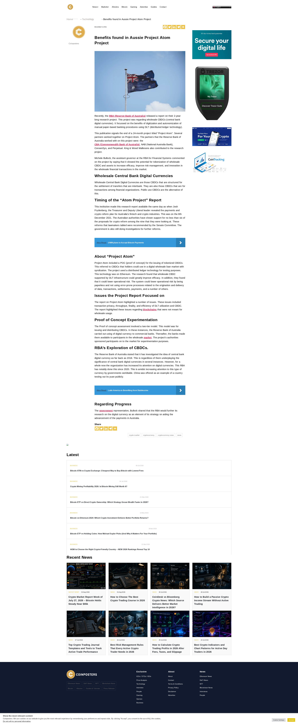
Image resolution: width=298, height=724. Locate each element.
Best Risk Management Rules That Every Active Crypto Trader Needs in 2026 (126, 648)
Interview (139, 688)
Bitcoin (124, 7)
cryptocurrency (148, 435)
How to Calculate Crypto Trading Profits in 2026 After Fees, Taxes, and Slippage (168, 648)
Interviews (203, 691)
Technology (88, 19)
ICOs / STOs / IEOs (143, 676)
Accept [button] (291, 720)
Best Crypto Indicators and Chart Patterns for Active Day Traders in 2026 (210, 648)
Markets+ (105, 7)
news (179, 435)
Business (139, 703)
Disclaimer (172, 691)
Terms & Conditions (175, 684)
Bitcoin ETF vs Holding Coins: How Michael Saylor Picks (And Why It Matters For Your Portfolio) (113, 534)
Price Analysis (141, 680)
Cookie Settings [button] (278, 720)
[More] (183, 27)
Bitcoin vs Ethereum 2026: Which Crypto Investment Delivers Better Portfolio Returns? (109, 518)
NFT (97, 683)
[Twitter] (169, 27)
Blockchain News (108, 683)
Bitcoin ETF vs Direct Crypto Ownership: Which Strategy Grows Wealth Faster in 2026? (109, 502)
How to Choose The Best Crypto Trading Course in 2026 (127, 599)
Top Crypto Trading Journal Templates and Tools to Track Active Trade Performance (85, 648)
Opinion (139, 699)
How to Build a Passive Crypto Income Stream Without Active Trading (211, 600)
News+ (95, 7)
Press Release (109, 688)
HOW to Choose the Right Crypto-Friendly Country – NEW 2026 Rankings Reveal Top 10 (110, 549)
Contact (163, 7)
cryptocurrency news (166, 435)
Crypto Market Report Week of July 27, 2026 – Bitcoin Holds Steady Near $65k (85, 600)
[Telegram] (178, 27)
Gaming (133, 7)
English (218, 7)
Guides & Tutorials (93, 688)
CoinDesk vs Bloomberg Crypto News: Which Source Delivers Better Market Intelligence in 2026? (168, 602)
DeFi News (88, 683)
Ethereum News (74, 683)
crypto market (134, 435)
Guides (154, 7)
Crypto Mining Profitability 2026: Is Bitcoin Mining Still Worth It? (98, 486)
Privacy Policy (173, 688)
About (170, 676)
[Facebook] (165, 27)
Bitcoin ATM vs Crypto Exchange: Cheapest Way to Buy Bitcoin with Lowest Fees (107, 471)
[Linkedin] (174, 27)
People (139, 691)
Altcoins (115, 7)
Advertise (144, 7)
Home (70, 19)
